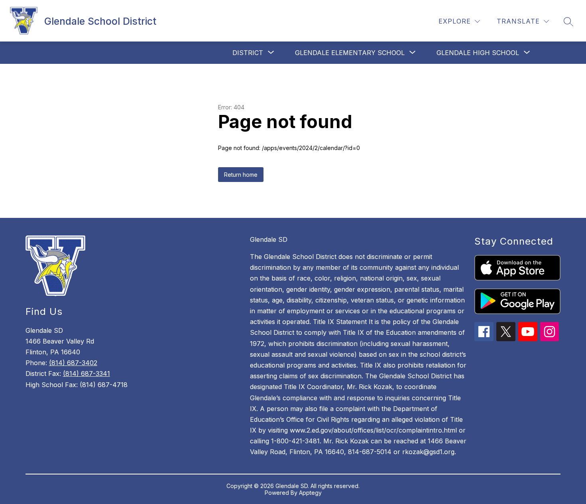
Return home (241, 174)
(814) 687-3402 (73, 363)
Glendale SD (268, 239)
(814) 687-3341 (86, 374)
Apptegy (310, 492)
